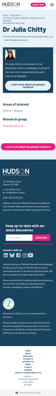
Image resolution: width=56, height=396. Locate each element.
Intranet (28, 385)
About (28, 353)
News (28, 364)
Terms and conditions (28, 379)
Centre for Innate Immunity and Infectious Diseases (24, 19)
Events (28, 367)
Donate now (38, 5)
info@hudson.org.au (15, 192)
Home (5, 15)
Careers (28, 370)
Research (15, 15)
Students (28, 359)
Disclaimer (28, 382)
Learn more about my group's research (28, 86)
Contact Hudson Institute (28, 373)
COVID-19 (7, 110)
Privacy (28, 376)
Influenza (18, 110)
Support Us (28, 362)
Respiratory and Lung (14, 23)
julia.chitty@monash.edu (16, 39)
